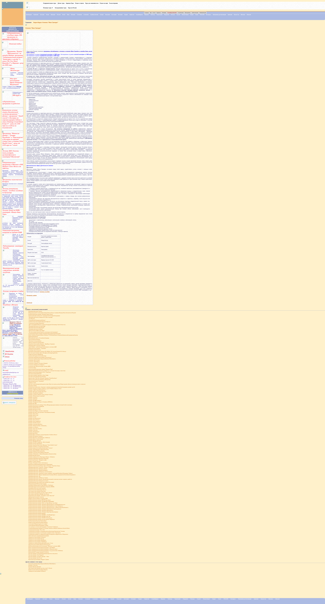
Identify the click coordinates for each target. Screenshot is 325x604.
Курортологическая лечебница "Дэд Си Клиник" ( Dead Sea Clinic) (44, 465)
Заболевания (195, 12)
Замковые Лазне (32, 382)
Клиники (164, 12)
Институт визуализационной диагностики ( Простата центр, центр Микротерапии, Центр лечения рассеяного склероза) (56, 384)
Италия (59, 14)
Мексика (243, 14)
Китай (63, 14)
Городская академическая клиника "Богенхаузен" (40, 357)
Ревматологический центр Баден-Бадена (37, 522)
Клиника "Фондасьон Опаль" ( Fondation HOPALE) (40, 402)
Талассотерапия (113, 3)
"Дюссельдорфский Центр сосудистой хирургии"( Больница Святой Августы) (46, 324)
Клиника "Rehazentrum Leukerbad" (36, 396)
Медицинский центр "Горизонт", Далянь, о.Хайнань (40, 467)
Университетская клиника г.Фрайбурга (37, 541)
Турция (126, 14)
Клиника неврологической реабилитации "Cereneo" (40, 448)
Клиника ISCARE (32, 403)
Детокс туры (61, 3)
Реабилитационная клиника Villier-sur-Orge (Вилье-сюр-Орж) (42, 503)
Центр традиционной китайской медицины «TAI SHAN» (41, 547)
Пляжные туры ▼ (48, 8)
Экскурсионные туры (60, 8)
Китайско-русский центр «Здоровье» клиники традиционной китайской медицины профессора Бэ (51, 387)
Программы (188, 12)
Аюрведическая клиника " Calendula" (37, 348)
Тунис (196, 14)
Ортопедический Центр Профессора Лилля (38, 494)
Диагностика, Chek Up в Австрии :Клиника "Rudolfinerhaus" (42, 378)
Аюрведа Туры (70, 3)
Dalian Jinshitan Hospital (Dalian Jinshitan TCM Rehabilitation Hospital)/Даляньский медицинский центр (53, 335)
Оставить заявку (18, 398)
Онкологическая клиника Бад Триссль (37, 489)
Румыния (107, 14)
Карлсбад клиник (32, 385)
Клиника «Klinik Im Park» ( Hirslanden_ (37, 425)
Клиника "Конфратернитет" (35, 400)
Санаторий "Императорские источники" (38, 523)
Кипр (68, 14)
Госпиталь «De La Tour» (34, 360)
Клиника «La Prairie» (33, 427)
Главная (147, 12)
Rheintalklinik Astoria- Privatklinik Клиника (38, 338)
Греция (102, 14)
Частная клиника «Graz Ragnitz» (36, 555)
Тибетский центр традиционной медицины (38, 535)
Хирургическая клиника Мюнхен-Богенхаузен (39, 544)
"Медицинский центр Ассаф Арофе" (37, 326)
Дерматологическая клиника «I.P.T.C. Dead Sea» (39, 372)
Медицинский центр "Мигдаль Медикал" (38, 470)
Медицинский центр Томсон (35, 311)
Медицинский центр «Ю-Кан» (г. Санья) (38, 477)
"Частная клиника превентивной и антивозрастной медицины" (43, 332)
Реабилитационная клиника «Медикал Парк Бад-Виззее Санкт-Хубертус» (45, 506)
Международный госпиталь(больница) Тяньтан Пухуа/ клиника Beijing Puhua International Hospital (52, 312)
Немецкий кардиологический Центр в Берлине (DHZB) (41, 486)
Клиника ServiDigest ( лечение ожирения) (38, 410)
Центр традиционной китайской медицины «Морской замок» (43, 549)
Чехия (47, 14)
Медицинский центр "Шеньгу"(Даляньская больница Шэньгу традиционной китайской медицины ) (51, 474)
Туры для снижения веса (92, 3)
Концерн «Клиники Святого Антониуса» (38, 462)
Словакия (79, 14)
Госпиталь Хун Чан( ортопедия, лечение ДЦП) (39, 366)
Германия (35, 14)
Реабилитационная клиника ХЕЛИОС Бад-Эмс (39, 516)
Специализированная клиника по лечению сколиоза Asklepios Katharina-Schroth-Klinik (49, 528)
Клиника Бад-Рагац (32, 433)
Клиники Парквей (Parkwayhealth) (36, 451)
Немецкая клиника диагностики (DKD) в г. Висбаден (40, 485)
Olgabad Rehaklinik (33, 336)
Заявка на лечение (12, 31)
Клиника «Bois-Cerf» (33, 415)
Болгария (114, 14)
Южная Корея (185, 14)
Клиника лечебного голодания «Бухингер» (38, 446)
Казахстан (236, 14)
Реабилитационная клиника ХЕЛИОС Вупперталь (40, 517)
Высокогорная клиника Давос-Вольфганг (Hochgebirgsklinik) (42, 353)
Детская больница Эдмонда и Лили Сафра (38, 375)
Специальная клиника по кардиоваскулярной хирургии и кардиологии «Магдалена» (48, 534)
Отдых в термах (79, 3)
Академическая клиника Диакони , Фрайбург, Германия (41, 344)
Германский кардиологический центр (37, 355)
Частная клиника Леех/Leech (35, 558)
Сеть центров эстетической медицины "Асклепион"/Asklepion (43, 526)
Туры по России (72, 8)
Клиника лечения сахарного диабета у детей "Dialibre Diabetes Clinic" (45, 388)
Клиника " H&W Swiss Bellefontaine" (37, 390)
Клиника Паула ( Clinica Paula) (35, 439)
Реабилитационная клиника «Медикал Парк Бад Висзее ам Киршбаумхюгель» (46, 504)
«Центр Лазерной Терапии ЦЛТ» (36, 342)
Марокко (146, 14)
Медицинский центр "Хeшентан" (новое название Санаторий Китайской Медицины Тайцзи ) (50, 473)
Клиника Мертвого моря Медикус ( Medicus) (39, 437)
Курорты (159, 12)
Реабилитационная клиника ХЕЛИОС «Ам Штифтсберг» (41, 514)
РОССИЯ (202, 14)
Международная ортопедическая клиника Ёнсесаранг (41, 482)
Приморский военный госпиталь (36, 497)
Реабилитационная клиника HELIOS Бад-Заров (39, 500)
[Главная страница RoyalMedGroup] (12, 5)
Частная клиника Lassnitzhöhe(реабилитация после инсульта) (42, 553)
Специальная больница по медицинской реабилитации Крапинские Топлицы (46, 531)
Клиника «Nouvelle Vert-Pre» (35, 428)
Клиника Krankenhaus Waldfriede (36, 406)
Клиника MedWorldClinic (34, 407)
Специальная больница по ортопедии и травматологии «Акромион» (44, 532)
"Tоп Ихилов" (31, 318)
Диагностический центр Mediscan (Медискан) (39, 379)
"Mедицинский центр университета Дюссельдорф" (40, 317)
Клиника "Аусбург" (33, 397)
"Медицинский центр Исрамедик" (36, 327)
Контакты (12, 27)
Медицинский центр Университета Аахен (38, 480)
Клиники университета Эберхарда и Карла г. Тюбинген (41, 457)
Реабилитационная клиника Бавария (36, 513)
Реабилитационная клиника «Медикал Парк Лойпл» (40, 314)
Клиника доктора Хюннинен (35, 443)
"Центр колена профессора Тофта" (36, 330)
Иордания (166, 14)
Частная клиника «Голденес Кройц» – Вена (38, 556)
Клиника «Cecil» (32, 416)
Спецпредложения (12, 393)
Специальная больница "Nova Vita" (36, 529)
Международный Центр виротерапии (37, 483)
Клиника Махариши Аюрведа (35, 436)
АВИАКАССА (12, 392)
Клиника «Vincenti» (33, 430)
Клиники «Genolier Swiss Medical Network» (38, 452)
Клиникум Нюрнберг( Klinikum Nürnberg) (38, 458)
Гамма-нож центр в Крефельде (35, 354)
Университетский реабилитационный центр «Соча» (40, 543)
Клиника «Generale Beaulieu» (35, 424)
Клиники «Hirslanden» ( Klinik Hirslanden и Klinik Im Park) (42, 454)
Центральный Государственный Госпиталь (38, 552)
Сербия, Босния (94, 14)
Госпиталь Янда (32, 367)
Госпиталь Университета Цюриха (36, 364)
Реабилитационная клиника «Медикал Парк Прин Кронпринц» (43, 512)
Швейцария (29, 14)
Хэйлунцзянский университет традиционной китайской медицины (44, 315)
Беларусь (208, 14)
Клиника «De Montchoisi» (34, 418)
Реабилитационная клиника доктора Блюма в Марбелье (41, 519)
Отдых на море (103, 3)
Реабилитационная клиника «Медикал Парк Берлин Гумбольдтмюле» (44, 509)
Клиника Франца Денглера (34, 440)
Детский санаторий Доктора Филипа (37, 376)
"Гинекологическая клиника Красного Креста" (39, 321)
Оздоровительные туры (49, 3)
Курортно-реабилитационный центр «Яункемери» (40, 464)
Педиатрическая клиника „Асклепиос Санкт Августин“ (41, 495)
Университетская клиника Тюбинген (37, 537)
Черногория (159, 14)
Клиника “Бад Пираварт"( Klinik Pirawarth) (38, 449)
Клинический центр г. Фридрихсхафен (37, 460)
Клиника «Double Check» (34, 422)
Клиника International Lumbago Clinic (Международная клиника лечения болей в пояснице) (50, 405)
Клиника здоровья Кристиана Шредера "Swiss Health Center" (42, 445)
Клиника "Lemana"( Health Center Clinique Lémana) (40, 394)
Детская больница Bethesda (34, 373)
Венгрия (73, 14)
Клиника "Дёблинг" (33, 399)
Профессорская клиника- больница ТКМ (38, 498)
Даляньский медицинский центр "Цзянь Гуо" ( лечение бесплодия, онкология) (46, 370)
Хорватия (131, 14)
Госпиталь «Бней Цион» (34, 361)
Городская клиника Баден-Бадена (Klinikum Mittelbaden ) (42, 358)
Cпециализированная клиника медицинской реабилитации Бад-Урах (44, 333)
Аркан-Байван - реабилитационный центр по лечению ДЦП (42, 347)
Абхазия (249, 14)
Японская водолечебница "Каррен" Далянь (38, 559)
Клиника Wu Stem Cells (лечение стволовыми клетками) (41, 412)
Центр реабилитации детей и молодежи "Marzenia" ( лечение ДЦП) (44, 546)
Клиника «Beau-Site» (33, 413)
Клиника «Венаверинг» (34, 431)
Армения (230, 14)
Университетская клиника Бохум (36, 538)
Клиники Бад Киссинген (34, 455)
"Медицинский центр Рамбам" (35, 329)
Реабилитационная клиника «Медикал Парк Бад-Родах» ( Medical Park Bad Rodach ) (48, 507)
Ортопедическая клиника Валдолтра (37, 491)
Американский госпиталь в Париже (36, 345)
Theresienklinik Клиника (34, 339)
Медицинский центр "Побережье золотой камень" (40, 471)
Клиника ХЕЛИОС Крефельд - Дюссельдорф (39, 442)
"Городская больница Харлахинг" (36, 323)
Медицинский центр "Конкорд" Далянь (37, 468)
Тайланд (152, 14)
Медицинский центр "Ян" (34, 476)
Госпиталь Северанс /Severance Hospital (37, 363)
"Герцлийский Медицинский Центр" (37, 320)
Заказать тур (12, 29)
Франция (53, 14)
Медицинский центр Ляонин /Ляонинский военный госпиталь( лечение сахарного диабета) (50, 479)
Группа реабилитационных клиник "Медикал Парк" (40, 369)
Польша (173, 14)
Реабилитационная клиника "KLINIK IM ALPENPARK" (41, 501)
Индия (191, 14)
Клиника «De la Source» (34, 419)
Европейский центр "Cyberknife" (36, 381)
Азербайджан (139, 14)
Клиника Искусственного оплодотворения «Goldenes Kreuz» (42, 434)
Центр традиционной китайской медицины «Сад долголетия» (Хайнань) (45, 550)
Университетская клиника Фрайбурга (37, 540)
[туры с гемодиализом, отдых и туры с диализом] (9, 403)
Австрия (42, 14)
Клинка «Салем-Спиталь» (34, 461)
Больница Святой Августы (34, 350)
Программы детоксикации (219, 14)
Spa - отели (152, 12)
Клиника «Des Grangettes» (34, 421)
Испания (120, 14)
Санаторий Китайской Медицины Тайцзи (38, 525)
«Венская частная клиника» (35, 341)
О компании (181, 12)
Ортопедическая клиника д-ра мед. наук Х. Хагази (40, 492)
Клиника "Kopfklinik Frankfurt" (35, 393)
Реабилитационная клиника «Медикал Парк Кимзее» (40, 510)
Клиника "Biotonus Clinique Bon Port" (37, 391)
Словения (86, 14)
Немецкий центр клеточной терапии (37, 488)
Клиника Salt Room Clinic (34, 409)
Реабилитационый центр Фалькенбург (37, 520)
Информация (202, 12)
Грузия (178, 14)
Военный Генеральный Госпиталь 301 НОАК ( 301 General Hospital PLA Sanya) (47, 351)
